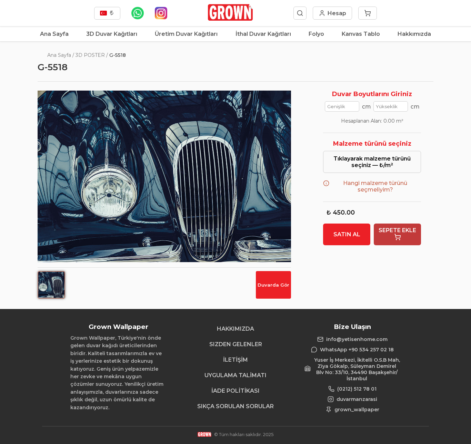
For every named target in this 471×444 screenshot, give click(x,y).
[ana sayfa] (230, 19)
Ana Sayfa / (60, 55)
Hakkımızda (414, 34)
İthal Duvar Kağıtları (263, 34)
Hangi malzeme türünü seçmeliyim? (375, 186)
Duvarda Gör (273, 285)
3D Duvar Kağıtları (111, 34)
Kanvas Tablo (361, 34)
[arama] (300, 13)
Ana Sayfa (54, 34)
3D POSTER (90, 55)
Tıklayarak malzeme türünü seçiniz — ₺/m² (372, 161)
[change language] (107, 13)
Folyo (316, 34)
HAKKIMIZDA (235, 329)
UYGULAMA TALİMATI (235, 375)
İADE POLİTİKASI (235, 391)
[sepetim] (367, 13)
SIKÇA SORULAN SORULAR (235, 406)
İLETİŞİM (235, 360)
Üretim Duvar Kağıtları (186, 34)
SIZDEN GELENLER (235, 344)
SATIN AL (346, 234)
